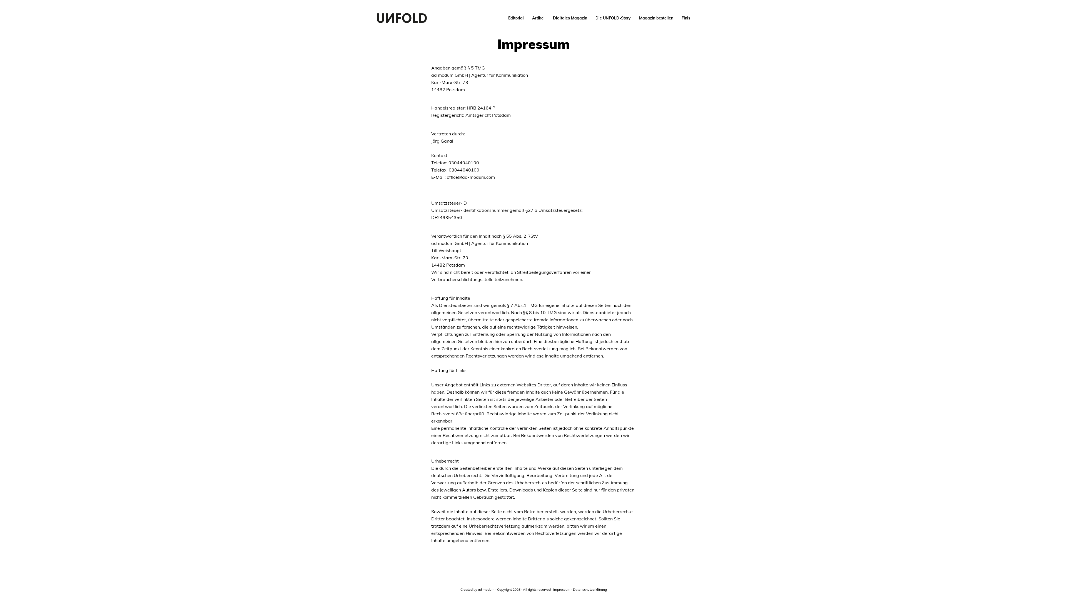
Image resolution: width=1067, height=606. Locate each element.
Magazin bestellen (656, 18)
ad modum (486, 589)
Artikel (538, 18)
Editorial (516, 18)
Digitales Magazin (570, 18)
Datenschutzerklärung (590, 589)
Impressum (561, 589)
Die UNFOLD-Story (613, 18)
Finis (686, 18)
